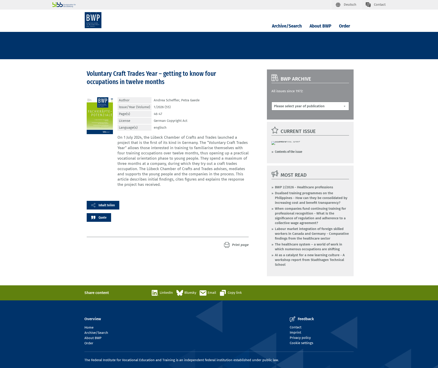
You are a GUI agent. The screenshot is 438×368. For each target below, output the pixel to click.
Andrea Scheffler (166, 100)
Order (344, 26)
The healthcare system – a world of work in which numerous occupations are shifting (308, 246)
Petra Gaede (190, 100)
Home (89, 327)
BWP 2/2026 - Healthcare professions (304, 187)
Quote (103, 217)
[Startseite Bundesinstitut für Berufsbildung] (191, 4)
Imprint (295, 332)
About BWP (320, 26)
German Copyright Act (170, 121)
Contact (295, 327)
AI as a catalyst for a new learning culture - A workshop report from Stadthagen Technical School (310, 260)
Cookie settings (301, 343)
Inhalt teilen (107, 205)
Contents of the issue (288, 152)
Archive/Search (287, 26)
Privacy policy (300, 338)
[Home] (93, 20)
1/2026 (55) (162, 107)
